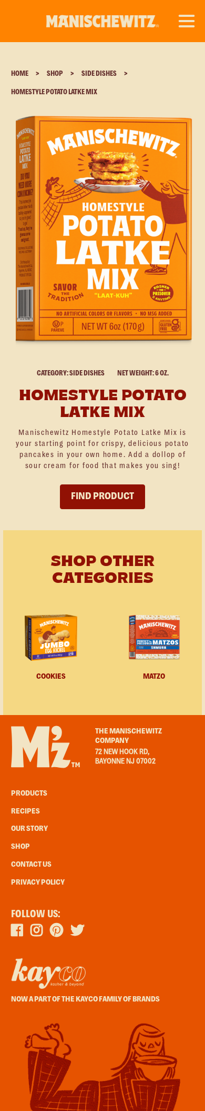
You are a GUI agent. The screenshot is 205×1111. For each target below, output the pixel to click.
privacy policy (38, 882)
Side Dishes (99, 74)
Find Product (102, 496)
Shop (55, 74)
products (29, 793)
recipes (25, 811)
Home (19, 74)
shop (20, 846)
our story (29, 829)
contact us (31, 864)
